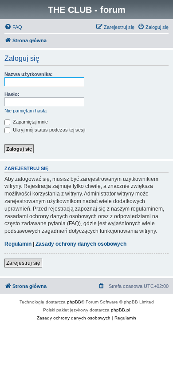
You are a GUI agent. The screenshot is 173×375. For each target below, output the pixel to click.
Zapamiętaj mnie (30, 121)
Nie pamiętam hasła (25, 110)
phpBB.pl (120, 309)
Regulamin (17, 244)
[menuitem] (13, 27)
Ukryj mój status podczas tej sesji (48, 129)
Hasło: (12, 94)
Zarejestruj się (23, 263)
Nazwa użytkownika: (28, 74)
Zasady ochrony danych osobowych (80, 244)
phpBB (74, 301)
